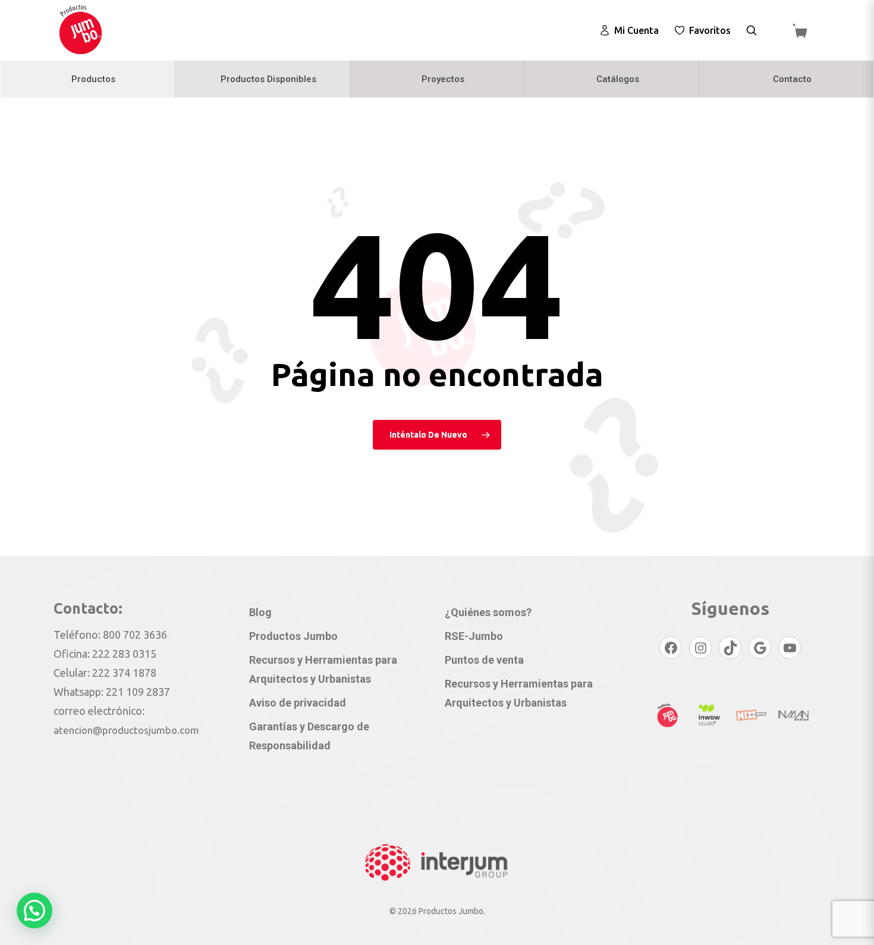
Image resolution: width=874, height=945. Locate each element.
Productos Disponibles (268, 79)
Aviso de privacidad (297, 702)
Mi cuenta (636, 30)
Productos (93, 79)
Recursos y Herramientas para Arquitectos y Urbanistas (323, 669)
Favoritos (710, 30)
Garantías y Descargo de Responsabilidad (309, 736)
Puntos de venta (484, 660)
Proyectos (443, 79)
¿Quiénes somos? (488, 612)
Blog (260, 612)
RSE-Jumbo (474, 636)
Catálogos (617, 79)
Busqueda (751, 30)
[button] (34, 910)
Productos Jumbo (293, 636)
